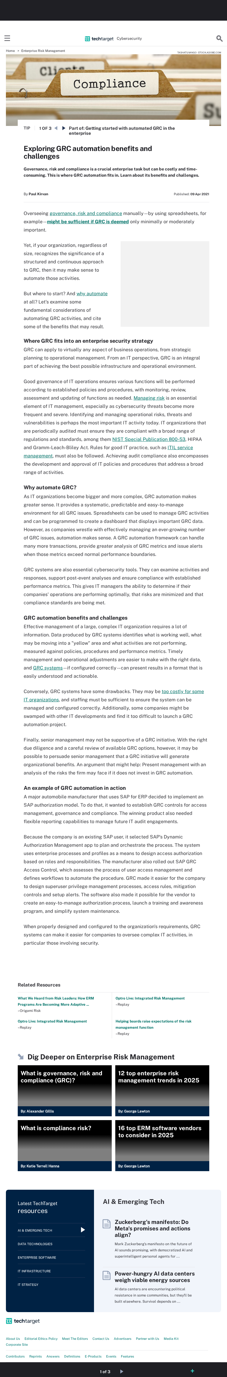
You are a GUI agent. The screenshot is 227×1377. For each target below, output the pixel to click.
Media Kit (171, 1338)
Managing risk (149, 398)
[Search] (219, 38)
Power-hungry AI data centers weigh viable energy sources (155, 1276)
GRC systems (48, 668)
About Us (13, 1338)
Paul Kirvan (38, 194)
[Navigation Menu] (7, 38)
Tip (27, 128)
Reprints (35, 1356)
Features (127, 1356)
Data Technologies (35, 1244)
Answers (53, 1356)
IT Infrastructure (34, 1271)
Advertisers (123, 1338)
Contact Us (101, 1338)
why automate (92, 293)
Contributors (15, 1356)
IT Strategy (28, 1284)
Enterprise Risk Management (43, 50)
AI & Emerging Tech (35, 1230)
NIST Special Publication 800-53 (148, 439)
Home (10, 50)
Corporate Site (17, 1344)
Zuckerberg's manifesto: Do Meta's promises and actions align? (152, 1228)
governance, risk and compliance (86, 213)
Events (111, 1356)
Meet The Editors (75, 1338)
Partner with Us (147, 1338)
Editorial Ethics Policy (41, 1338)
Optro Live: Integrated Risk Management (150, 998)
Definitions (72, 1356)
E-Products (93, 1356)
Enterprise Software (37, 1257)
